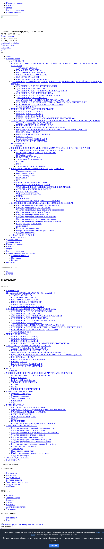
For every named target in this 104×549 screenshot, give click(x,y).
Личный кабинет (13, 12)
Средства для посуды (25, 233)
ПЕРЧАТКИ (21, 178)
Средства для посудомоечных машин (32, 214)
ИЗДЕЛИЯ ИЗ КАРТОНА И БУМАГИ (33, 134)
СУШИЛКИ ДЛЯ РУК (26, 107)
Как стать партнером (15, 10)
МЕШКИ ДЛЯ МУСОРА (22, 109)
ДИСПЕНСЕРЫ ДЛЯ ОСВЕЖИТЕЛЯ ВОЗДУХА (38, 95)
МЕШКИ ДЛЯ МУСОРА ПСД (29, 111)
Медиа (9, 8)
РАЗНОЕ (15, 143)
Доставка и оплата (14, 240)
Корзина (14, 260)
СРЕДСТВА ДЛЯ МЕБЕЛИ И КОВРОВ (33, 189)
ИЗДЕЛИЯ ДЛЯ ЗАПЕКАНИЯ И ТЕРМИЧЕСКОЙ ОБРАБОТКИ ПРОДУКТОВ (51, 130)
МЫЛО (19, 196)
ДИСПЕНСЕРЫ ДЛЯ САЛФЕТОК (31, 98)
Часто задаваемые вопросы (17, 482)
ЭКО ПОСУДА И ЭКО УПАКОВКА (32, 141)
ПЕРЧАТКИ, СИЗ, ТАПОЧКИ (24, 169)
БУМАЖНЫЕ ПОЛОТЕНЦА (29, 70)
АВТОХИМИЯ (17, 61)
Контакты (10, 262)
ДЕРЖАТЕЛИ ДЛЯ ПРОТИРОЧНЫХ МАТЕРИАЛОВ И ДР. (43, 100)
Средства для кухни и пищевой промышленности (37, 205)
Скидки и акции (13, 242)
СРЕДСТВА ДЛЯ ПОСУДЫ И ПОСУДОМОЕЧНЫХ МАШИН (43, 187)
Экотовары (11, 509)
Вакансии (10, 504)
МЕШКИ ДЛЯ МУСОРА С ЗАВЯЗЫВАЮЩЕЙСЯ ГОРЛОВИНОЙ (45, 118)
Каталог (9, 59)
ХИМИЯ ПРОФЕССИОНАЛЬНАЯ (26, 203)
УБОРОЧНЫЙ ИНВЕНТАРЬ (29, 159)
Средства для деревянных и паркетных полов (36, 219)
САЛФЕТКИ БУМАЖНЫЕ (28, 77)
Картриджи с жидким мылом (28, 223)
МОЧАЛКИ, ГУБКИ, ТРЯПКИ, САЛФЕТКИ (36, 152)
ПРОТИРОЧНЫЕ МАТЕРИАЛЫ (30, 72)
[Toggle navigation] (2, 52)
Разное (19, 146)
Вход (8, 520)
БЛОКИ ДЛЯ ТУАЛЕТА (27, 191)
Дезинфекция (22, 226)
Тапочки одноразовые (25, 175)
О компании (11, 473)
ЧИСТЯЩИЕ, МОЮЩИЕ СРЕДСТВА (33, 185)
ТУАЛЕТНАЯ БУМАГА (26, 68)
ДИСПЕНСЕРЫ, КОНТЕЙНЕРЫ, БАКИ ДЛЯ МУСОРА (36, 82)
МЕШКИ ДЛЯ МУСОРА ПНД (29, 116)
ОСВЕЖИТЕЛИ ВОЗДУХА (28, 194)
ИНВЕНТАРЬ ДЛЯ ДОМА (28, 157)
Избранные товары (14, 3)
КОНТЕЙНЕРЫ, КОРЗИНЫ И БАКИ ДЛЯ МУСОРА (39, 104)
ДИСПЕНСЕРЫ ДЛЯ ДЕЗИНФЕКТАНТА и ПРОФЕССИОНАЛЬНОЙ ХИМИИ (51, 102)
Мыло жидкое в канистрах (27, 228)
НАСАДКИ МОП (24, 155)
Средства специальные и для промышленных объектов (40, 210)
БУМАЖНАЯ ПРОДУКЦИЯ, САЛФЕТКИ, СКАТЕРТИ (35, 63)
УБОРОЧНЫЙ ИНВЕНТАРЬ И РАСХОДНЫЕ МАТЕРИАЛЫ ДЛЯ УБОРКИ (45, 148)
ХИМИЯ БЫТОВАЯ (20, 182)
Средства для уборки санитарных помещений (36, 217)
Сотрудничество (13, 484)
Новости (10, 5)
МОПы (19, 164)
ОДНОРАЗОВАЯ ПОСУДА (28, 132)
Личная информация (20, 256)
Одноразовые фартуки (26, 171)
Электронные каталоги (16, 507)
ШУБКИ (20, 162)
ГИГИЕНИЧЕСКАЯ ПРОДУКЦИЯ (31, 75)
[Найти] (16, 267)
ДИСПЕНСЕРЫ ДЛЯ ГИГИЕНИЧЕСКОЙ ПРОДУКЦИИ (41, 91)
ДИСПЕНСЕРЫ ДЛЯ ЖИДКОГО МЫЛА (34, 93)
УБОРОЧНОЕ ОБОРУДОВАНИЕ (31, 166)
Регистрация (11, 518)
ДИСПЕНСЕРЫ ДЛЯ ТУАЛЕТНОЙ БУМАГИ (36, 86)
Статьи (9, 502)
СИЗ (18, 180)
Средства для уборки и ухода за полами (33, 207)
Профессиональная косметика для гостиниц (35, 230)
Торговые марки (13, 498)
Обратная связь (7, 45)
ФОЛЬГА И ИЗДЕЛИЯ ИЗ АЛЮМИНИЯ (34, 123)
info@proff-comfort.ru (10, 43)
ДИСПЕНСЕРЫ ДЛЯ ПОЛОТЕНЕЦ (32, 88)
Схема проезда (7, 36)
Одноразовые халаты (25, 173)
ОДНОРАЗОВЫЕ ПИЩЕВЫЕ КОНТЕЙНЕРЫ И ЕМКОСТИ (43, 127)
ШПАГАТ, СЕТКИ (24, 136)
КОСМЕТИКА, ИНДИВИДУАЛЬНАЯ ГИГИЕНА (38, 201)
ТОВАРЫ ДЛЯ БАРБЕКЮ (22, 235)
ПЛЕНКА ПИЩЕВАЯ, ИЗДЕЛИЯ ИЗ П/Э (34, 125)
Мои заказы (16, 258)
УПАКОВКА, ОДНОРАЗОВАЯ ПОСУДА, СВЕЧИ (33, 120)
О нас (8, 56)
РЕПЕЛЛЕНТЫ (23, 198)
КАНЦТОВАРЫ (18, 237)
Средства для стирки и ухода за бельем (33, 212)
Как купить (11, 475)
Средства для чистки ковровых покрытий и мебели (38, 221)
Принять (54, 546)
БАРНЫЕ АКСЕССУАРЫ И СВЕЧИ (32, 139)
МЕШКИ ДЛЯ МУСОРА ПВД (29, 114)
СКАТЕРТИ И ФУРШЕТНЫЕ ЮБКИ (32, 79)
